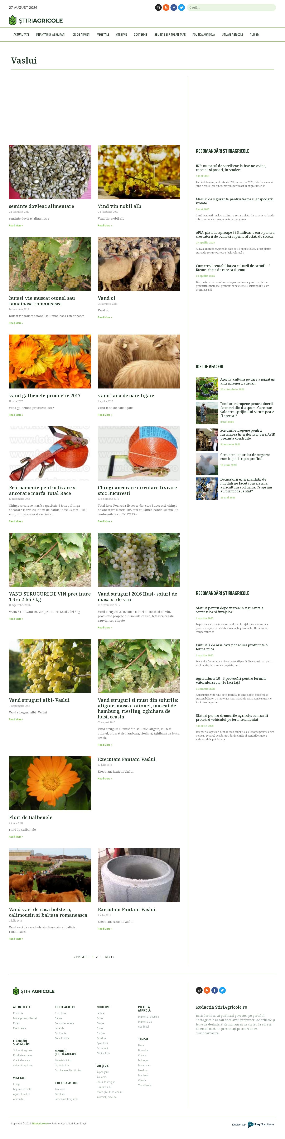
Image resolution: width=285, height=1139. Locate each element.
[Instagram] (158, 7)
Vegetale (103, 34)
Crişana (142, 1055)
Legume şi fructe (22, 1089)
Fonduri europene (22, 1055)
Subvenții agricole (22, 1050)
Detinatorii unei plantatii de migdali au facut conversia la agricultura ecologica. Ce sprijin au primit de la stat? (246, 485)
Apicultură (102, 1043)
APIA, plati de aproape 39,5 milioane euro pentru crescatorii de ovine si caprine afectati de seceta (235, 234)
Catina (58, 1018)
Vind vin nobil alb (119, 206)
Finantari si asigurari (50, 34)
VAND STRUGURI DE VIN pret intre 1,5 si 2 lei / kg (50, 596)
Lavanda (59, 1028)
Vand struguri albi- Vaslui (39, 700)
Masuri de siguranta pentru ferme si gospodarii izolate (235, 201)
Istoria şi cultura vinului (109, 1092)
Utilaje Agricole (232, 34)
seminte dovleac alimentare (41, 206)
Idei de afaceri (81, 34)
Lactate (100, 1013)
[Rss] (166, 7)
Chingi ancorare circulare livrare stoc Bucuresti (137, 490)
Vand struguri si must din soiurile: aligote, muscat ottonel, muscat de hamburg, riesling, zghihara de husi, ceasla (138, 708)
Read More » (16, 225)
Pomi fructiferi (62, 1038)
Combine (60, 1094)
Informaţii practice (106, 1097)
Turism (254, 34)
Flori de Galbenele (30, 817)
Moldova (143, 1070)
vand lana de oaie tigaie (126, 395)
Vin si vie (121, 34)
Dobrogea (143, 1060)
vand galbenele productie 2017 (45, 395)
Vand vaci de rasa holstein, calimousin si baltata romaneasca (48, 912)
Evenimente (19, 1028)
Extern (16, 1023)
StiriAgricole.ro (40, 1123)
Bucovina (143, 1050)
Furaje (16, 1084)
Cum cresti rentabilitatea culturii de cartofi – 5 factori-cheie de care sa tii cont (233, 268)
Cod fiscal (143, 1026)
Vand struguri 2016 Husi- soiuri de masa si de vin (137, 596)
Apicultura (60, 1013)
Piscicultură (103, 1053)
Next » (110, 957)
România (18, 1013)
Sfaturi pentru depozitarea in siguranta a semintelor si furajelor (230, 610)
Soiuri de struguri (106, 1082)
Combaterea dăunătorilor (68, 1070)
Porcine (101, 1033)
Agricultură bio (21, 1094)
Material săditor (63, 1060)
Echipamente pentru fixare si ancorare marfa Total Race (43, 490)
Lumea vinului (104, 1087)
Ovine (100, 1028)
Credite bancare (21, 1060)
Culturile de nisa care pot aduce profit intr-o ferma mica (232, 647)
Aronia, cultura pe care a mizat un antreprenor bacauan (247, 381)
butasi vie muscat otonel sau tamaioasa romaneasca (42, 300)
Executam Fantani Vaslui (127, 759)
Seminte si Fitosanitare (170, 34)
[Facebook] (173, 7)
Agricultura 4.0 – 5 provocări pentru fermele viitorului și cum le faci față (231, 680)
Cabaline (101, 1038)
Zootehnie (141, 34)
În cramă (101, 1077)
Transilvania (144, 1085)
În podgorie (103, 1072)
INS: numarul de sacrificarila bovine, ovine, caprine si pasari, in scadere (231, 168)
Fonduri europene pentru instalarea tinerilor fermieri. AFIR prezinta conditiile (247, 434)
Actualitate (21, 34)
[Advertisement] (94, 105)
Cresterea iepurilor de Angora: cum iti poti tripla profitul (245, 456)
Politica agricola (204, 34)
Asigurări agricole (22, 1065)
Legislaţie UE (145, 1021)
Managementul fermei (25, 1018)
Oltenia (142, 1080)
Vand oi (106, 298)
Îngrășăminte (62, 1065)
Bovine (100, 1023)
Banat (141, 1045)
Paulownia (60, 1033)
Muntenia (143, 1075)
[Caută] (271, 7)
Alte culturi (19, 1099)
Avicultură (102, 1048)
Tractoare (60, 1089)
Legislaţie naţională (148, 1016)
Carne (100, 1018)
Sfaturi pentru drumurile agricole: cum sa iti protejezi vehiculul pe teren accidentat (232, 717)
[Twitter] (181, 7)
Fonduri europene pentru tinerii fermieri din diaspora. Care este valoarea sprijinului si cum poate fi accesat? (247, 409)
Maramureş (144, 1065)
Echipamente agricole (66, 1099)
